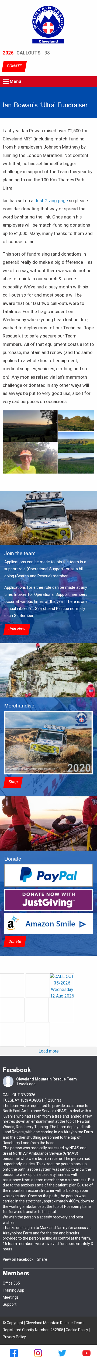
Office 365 (11, 1283)
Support (9, 1304)
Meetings (11, 1297)
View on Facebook (18, 1259)
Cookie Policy (77, 1330)
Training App (13, 1290)
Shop (13, 782)
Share (42, 1259)
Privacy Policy (14, 1337)
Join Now (17, 629)
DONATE (14, 66)
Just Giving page (51, 200)
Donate (15, 941)
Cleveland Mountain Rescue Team (46, 1079)
